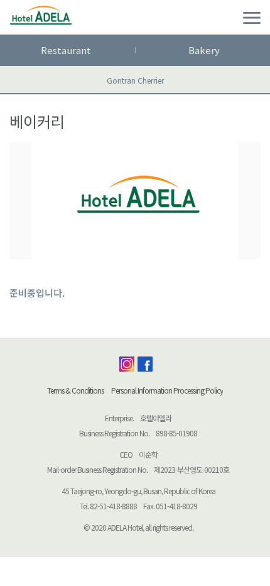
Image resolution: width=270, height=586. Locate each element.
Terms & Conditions (75, 390)
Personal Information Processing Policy (167, 390)
